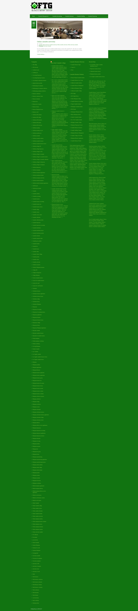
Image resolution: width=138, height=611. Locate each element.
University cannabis (36, 555)
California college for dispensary (39, 162)
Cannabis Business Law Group (77, 80)
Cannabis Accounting (57, 16)
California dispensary (37, 167)
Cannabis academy (36, 193)
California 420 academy (37, 114)
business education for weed (98, 128)
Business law (35, 101)
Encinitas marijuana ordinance (94, 135)
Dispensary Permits (55, 174)
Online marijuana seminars (38, 529)
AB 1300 (100, 84)
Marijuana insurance (36, 446)
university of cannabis (37, 566)
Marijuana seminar (36, 475)
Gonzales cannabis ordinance (94, 139)
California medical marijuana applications (40, 183)
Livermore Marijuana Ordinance (95, 166)
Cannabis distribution (37, 227)
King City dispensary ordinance (95, 159)
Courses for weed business (38, 285)
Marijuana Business (36, 370)
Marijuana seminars (36, 478)
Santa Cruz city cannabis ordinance (80, 160)
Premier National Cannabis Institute (77, 77)
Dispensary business (36, 317)
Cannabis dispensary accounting (39, 225)
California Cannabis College (76, 90)
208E (90, 81)
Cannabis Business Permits (76, 140)
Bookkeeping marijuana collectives (39, 91)
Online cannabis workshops (57, 129)
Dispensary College (36, 322)
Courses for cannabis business (38, 280)
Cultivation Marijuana (37, 304)
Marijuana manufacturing (37, 456)
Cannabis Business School (96, 96)
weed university (36, 597)
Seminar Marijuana (36, 545)
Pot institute (35, 537)
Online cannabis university (46, 42)
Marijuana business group (37, 377)
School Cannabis (36, 542)
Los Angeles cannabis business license (40, 356)
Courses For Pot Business (98, 109)
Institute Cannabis (36, 349)
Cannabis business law (37, 204)
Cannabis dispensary (36, 222)
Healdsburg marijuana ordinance (95, 146)
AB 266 (90, 85)
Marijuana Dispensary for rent (76, 125)
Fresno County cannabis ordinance (99, 137)
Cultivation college (36, 299)
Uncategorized (35, 553)
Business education (36, 98)
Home (33, 16)
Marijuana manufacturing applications (40, 459)
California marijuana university (38, 177)
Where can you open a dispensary (58, 95)
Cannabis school (36, 259)
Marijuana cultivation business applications (41, 414)
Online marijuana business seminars (39, 521)
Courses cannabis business (38, 277)
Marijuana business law (37, 380)
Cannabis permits (36, 256)
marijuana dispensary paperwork (95, 209)
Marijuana (34, 362)
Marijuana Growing (36, 441)
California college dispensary (38, 148)
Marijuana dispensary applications (39, 433)
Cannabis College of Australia (76, 135)
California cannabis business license (39, 143)
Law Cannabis (35, 351)
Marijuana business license (38, 385)
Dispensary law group (93, 115)
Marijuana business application (38, 372)
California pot (35, 185)
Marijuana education (36, 438)
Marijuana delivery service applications (40, 425)
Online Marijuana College (76, 98)
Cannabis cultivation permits (38, 220)
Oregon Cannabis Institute (76, 104)
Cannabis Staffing (81, 16)
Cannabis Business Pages (76, 64)
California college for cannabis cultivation (40, 159)
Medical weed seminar (37, 500)
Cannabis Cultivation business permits (59, 188)
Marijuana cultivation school (38, 420)
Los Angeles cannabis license (38, 359)
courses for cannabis (93, 108)
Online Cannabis (36, 503)
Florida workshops (36, 343)
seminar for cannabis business (75, 163)
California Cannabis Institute (76, 83)
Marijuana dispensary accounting (39, 430)
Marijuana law (35, 449)
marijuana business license (94, 203)
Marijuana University (37, 480)
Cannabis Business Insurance (76, 127)
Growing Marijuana (36, 346)
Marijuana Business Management (77, 133)
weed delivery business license (80, 154)
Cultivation (35, 288)
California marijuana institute (38, 175)
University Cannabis (47, 46)
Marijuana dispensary (37, 427)
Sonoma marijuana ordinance (79, 166)
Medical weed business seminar (39, 497)
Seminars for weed (36, 547)
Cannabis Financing (92, 16)
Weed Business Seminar (37, 584)
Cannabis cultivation (36, 217)
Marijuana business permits (38, 388)
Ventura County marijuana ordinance (77, 149)
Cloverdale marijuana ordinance (99, 222)
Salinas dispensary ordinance (94, 190)
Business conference (36, 93)
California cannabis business (38, 141)
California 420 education (37, 120)
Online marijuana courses (37, 524)
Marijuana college (36, 401)
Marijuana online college (37, 467)
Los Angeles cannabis (37, 354)
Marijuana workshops (37, 483)
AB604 (97, 85)
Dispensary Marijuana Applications (39, 327)
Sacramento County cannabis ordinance (96, 189)
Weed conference (36, 590)
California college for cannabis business (40, 156)
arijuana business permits (37, 83)
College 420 (35, 270)
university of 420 (36, 563)
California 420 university (37, 125)
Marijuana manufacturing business (39, 462)
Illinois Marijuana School (76, 114)
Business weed (35, 112)
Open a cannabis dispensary (57, 160)
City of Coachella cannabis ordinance (96, 219)
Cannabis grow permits (37, 241)
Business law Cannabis (37, 104)
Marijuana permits (36, 472)
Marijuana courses (36, 406)
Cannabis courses (36, 212)
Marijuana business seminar (38, 391)
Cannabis (34, 191)
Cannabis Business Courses (97, 93)
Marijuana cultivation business (38, 412)
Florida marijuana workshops (38, 341)
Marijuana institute (36, 443)
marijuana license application (94, 212)
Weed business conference (38, 579)
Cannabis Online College (37, 254)
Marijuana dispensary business (38, 435)
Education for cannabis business (39, 335)
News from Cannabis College (58, 63)
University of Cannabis (74, 146)
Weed (34, 574)
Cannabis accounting (36, 196)
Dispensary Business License (57, 204)
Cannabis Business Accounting (77, 101)
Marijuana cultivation (37, 409)
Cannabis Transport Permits (57, 145)
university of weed (36, 571)
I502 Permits (73, 109)
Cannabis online (36, 251)
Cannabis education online (38, 238)
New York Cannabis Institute (76, 119)
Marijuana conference (37, 404)
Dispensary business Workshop (99, 114)
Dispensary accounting (37, 309)
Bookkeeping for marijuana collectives (40, 88)
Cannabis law (35, 246)
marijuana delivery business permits (98, 206)
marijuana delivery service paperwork (96, 208)
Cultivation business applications (39, 293)
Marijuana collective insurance (38, 396)
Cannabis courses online (37, 214)
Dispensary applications (37, 314)
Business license (36, 106)
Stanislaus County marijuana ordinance (77, 167)
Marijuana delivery (36, 422)
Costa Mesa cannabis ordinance (99, 226)
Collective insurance (36, 264)
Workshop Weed (36, 603)
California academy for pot (38, 130)
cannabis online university (44, 44)
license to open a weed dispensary (100, 164)
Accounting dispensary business (39, 77)
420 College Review (75, 96)
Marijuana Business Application (77, 138)
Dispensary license (36, 325)
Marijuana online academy (38, 464)
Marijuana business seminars (38, 393)
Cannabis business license (37, 206)
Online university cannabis (73, 44)
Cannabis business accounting (38, 201)
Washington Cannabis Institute (76, 106)
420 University (95, 84)
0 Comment (41, 46)
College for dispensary (37, 272)
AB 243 (103, 84)
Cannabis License (96, 102)
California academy (36, 127)
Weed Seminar (35, 595)
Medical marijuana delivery (38, 488)
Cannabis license (36, 249)
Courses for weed (36, 283)
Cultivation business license (38, 296)
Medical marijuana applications (38, 485)
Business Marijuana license (38, 109)
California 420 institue (37, 122)
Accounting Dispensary (37, 75)
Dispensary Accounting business (39, 312)
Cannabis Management (43, 16)
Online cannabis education (38, 511)
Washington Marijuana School (76, 111)
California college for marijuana (39, 164)
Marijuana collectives (37, 399)
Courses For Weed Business (94, 111)
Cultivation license (36, 301)
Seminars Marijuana (36, 550)
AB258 (94, 85)
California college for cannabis (38, 154)
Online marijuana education (38, 526)
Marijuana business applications (39, 375)
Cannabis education (36, 235)
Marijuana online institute (37, 470)
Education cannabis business (38, 333)
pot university (35, 539)
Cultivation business (36, 291)
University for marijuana (37, 558)
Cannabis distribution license (38, 230)
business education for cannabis (95, 129)
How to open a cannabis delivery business (60, 79)
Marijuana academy (36, 364)
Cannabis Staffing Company (76, 130)
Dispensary (35, 306)
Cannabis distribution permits (38, 233)
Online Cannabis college (37, 505)
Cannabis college (36, 209)
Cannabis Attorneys (69, 16)
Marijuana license (36, 454)
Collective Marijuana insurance (38, 267)
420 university (35, 67)
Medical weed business (37, 495)
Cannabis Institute (36, 243)
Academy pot (35, 72)
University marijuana (37, 561)
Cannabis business (36, 198)
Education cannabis (36, 330)
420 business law (100, 81)
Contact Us (73, 67)
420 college (35, 64)
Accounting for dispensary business (39, 80)
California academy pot (37, 133)
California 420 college (37, 117)
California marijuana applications (39, 172)
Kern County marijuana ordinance (99, 158)
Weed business (35, 576)
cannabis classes (96, 99)
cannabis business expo (93, 95)
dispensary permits (97, 116)
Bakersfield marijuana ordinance (95, 123)
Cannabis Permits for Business (57, 65)
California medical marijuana (38, 180)
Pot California (35, 534)
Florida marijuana (36, 338)
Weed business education (37, 582)
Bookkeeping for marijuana (38, 85)
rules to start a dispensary (98, 186)
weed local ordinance (74, 155)
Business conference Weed (38, 96)
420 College (73, 93)
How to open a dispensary (99, 155)
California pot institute (37, 188)
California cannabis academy (38, 138)
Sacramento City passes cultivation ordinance (97, 187)
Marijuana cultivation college (38, 417)
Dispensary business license (38, 320)
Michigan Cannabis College (76, 122)
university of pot (36, 568)
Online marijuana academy (38, 518)
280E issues (94, 81)
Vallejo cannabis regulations (81, 148)
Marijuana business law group (38, 383)
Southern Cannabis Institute (76, 117)
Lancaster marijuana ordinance (94, 163)
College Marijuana (36, 275)
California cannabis (36, 135)
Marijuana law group (37, 451)
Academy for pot (36, 70)
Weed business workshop (37, 587)
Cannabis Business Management (77, 85)
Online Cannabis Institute (37, 513)
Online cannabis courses (37, 508)
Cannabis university (53, 44)
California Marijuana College (76, 88)
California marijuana (36, 170)
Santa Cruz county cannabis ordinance (77, 161)
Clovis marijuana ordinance (94, 223)
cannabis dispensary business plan (95, 101)
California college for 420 (37, 151)
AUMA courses (96, 87)
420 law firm (98, 82)
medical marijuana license (94, 177)
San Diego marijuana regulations (95, 195)
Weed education (36, 592)
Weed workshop (36, 600)
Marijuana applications (37, 367)
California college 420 (37, 146)
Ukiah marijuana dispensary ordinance (77, 145)
